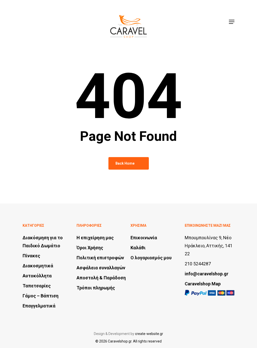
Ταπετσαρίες (37, 285)
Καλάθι (138, 247)
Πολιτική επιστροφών (100, 257)
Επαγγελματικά (39, 305)
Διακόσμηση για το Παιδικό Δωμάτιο (43, 241)
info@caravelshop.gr (206, 273)
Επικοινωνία (144, 237)
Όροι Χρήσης (90, 247)
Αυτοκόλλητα (37, 275)
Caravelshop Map (203, 283)
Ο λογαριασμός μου (151, 257)
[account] (210, 22)
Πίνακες (31, 255)
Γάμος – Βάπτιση (40, 295)
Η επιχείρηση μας (95, 237)
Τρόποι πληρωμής (96, 287)
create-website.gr (149, 334)
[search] (197, 22)
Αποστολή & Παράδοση (101, 277)
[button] (231, 21)
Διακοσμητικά (38, 265)
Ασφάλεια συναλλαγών (101, 267)
